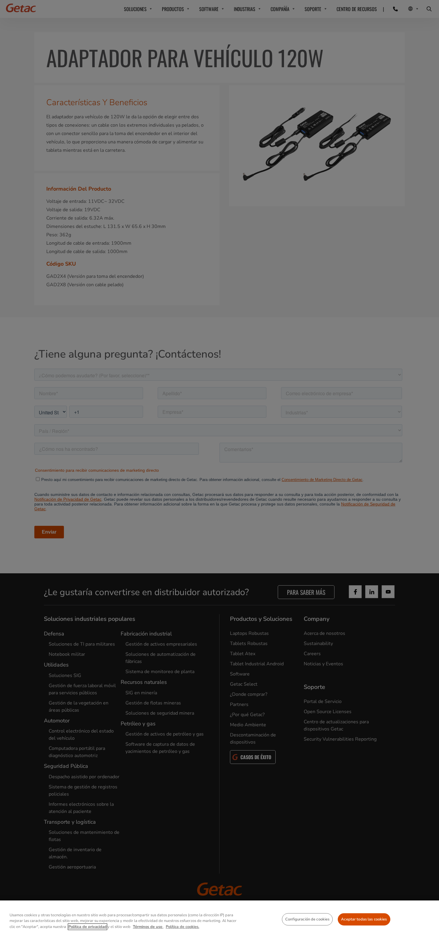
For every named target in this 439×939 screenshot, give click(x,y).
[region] (219, 919)
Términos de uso (148, 926)
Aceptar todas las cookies (364, 919)
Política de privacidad (87, 926)
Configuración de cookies (307, 919)
